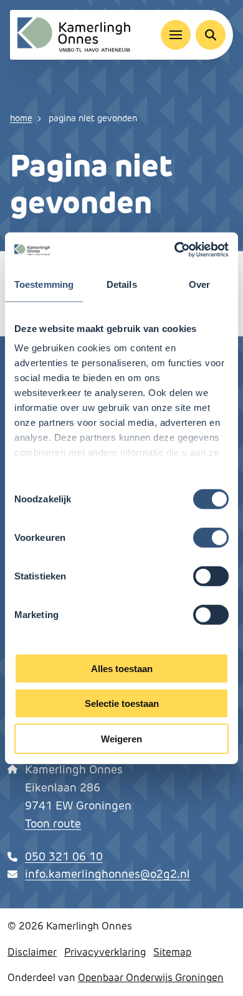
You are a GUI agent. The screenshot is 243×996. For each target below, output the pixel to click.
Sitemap (172, 952)
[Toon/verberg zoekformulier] (211, 35)
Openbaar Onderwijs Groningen (151, 978)
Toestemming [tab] (44, 284)
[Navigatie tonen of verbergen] (176, 35)
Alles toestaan (122, 668)
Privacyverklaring (105, 952)
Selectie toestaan (122, 703)
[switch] (211, 537)
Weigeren (121, 738)
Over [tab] (199, 284)
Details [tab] (122, 284)
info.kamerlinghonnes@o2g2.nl (107, 874)
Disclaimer (32, 952)
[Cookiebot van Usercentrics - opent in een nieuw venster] (175, 250)
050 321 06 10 (64, 857)
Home (21, 118)
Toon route (53, 824)
